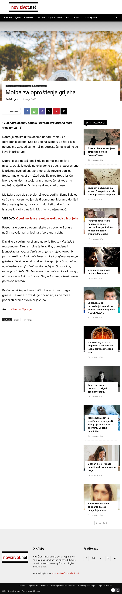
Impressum (33, 585)
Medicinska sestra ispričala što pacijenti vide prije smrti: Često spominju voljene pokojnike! (100, 424)
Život (67, 17)
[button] (116, 17)
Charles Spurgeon (13, 86)
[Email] (64, 111)
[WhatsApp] (34, 111)
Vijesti (18, 17)
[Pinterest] (56, 111)
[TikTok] (100, 558)
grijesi (16, 320)
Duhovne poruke (39, 86)
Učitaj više (100, 523)
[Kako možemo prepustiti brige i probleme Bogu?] (102, 379)
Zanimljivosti (91, 17)
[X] (49, 111)
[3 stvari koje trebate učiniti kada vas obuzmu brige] (102, 458)
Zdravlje (77, 17)
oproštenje (27, 320)
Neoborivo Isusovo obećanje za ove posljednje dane (98, 507)
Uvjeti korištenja (105, 585)
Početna (8, 17)
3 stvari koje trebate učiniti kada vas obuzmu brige (102, 467)
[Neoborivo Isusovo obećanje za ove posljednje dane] (102, 497)
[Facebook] (27, 111)
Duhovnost (29, 17)
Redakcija (11, 99)
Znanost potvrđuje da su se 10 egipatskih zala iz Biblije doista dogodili (101, 191)
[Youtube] (115, 558)
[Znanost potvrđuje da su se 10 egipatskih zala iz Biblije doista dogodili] (102, 182)
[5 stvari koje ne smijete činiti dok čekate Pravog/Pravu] (102, 142)
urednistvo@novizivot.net (65, 573)
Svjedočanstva (55, 17)
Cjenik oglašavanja (86, 585)
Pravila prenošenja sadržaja (63, 585)
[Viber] (42, 111)
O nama (21, 585)
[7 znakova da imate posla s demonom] (102, 260)
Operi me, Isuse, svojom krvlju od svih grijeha (47, 218)
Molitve (41, 17)
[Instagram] (93, 558)
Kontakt (44, 585)
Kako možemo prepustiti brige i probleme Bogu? (97, 388)
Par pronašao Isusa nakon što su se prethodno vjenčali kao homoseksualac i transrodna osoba (101, 227)
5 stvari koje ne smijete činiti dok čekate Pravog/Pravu (101, 152)
